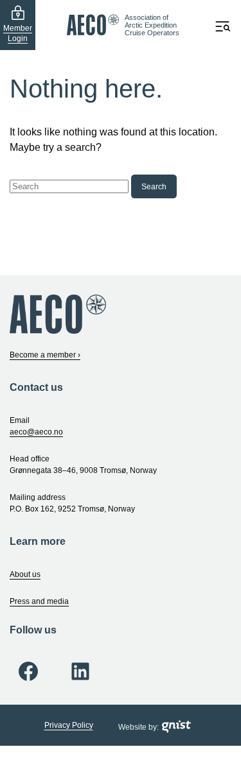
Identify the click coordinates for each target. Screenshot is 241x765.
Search (153, 186)
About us (25, 574)
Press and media (39, 601)
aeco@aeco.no (36, 431)
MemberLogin (17, 33)
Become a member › (45, 354)
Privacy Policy (68, 725)
